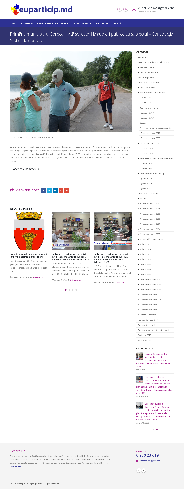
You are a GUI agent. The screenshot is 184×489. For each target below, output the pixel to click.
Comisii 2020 (146, 168)
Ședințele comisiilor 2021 (150, 284)
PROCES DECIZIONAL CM (148, 82)
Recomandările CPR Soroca (151, 239)
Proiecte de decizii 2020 (150, 203)
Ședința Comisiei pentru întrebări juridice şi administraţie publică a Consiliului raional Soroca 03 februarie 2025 (69, 258)
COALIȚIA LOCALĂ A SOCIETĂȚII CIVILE (153, 62)
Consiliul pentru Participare (51, 23)
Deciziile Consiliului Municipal (152, 92)
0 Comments (33, 280)
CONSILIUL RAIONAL (80, 23)
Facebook (43, 190)
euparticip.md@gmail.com (150, 445)
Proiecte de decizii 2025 (150, 229)
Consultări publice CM (149, 87)
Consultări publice (146, 77)
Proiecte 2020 (147, 153)
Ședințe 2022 (145, 254)
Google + (61, 190)
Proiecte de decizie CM (149, 143)
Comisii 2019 (146, 163)
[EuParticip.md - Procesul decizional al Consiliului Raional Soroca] (42, 10)
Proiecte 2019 (147, 148)
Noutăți (118, 23)
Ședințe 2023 (145, 259)
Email (66, 190)
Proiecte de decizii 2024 (150, 224)
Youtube (143, 455)
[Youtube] (125, 9)
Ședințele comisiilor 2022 (150, 289)
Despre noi (26, 23)
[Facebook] (119, 9)
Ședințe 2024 (145, 264)
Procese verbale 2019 (150, 133)
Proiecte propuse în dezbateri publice (154, 330)
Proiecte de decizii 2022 (150, 214)
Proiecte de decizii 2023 (150, 219)
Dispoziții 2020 (147, 118)
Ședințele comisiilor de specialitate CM (156, 158)
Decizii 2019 (146, 97)
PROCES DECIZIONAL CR (148, 193)
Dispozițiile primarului (149, 107)
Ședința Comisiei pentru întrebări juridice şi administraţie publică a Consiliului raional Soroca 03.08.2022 (28, 257)
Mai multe (15, 450)
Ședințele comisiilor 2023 (150, 294)
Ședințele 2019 (144, 335)
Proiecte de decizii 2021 (150, 208)
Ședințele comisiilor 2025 (150, 304)
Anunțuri (142, 57)
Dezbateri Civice (103, 23)
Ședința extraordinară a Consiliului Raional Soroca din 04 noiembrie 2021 (113, 255)
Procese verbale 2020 (150, 138)
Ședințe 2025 (145, 269)
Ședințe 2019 (146, 178)
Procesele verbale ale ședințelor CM (155, 128)
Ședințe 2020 (146, 183)
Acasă (15, 23)
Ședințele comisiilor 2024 (150, 299)
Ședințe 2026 (145, 274)
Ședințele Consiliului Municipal (153, 173)
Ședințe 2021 (146, 188)
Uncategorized (144, 340)
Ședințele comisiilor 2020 (150, 279)
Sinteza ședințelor (148, 314)
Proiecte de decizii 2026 (150, 234)
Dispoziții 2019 (147, 113)
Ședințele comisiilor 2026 (150, 309)
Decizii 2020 (146, 102)
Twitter (49, 190)
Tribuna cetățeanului (149, 72)
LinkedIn (55, 190)
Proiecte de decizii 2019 (148, 325)
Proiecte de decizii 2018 (148, 320)
